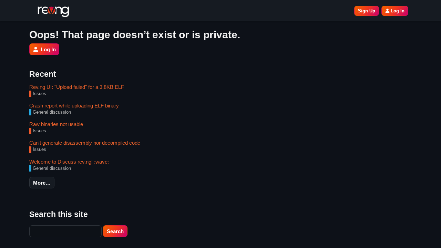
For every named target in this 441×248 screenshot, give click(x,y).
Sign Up (366, 10)
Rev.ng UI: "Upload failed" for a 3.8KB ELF (76, 87)
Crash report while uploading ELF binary (74, 105)
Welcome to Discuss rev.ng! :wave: (69, 162)
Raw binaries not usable (56, 124)
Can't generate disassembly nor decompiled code (84, 143)
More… (42, 183)
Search (115, 231)
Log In (397, 10)
